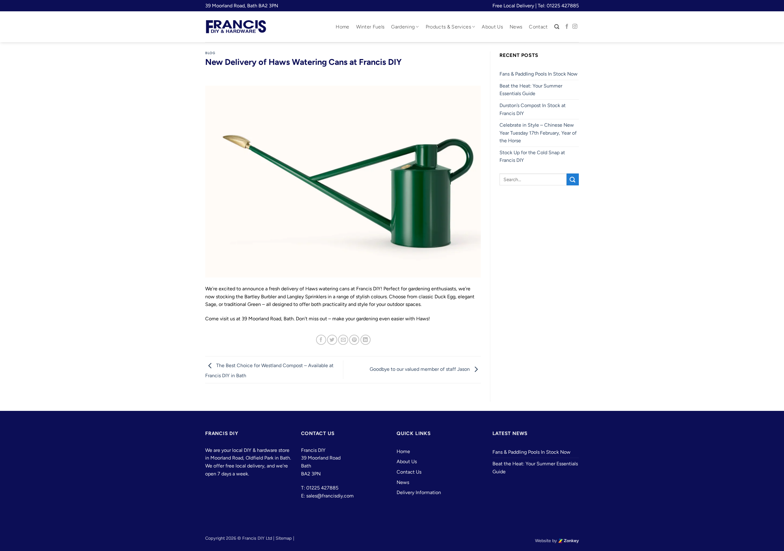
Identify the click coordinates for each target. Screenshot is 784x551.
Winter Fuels (370, 27)
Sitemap (284, 538)
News (516, 27)
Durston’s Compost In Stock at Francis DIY (532, 109)
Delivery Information (419, 492)
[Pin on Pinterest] (354, 340)
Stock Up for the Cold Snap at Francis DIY (532, 156)
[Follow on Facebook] (566, 26)
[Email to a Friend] (343, 340)
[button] (556, 27)
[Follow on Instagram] (574, 26)
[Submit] (573, 179)
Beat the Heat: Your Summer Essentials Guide (530, 90)
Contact (538, 27)
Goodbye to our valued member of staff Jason (420, 369)
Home (342, 27)
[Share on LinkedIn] (365, 340)
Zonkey (571, 540)
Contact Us (409, 472)
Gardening (403, 27)
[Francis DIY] (235, 27)
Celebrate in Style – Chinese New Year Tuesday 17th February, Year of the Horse (538, 132)
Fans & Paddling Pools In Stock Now (538, 74)
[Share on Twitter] (332, 340)
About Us (492, 27)
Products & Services (448, 27)
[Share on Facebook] (321, 340)
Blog (210, 53)
